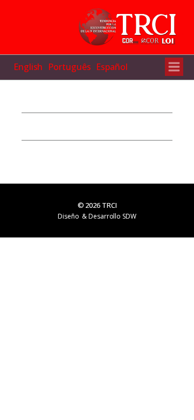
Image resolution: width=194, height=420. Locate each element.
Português (69, 67)
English (28, 67)
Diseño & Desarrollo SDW (97, 216)
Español (111, 67)
